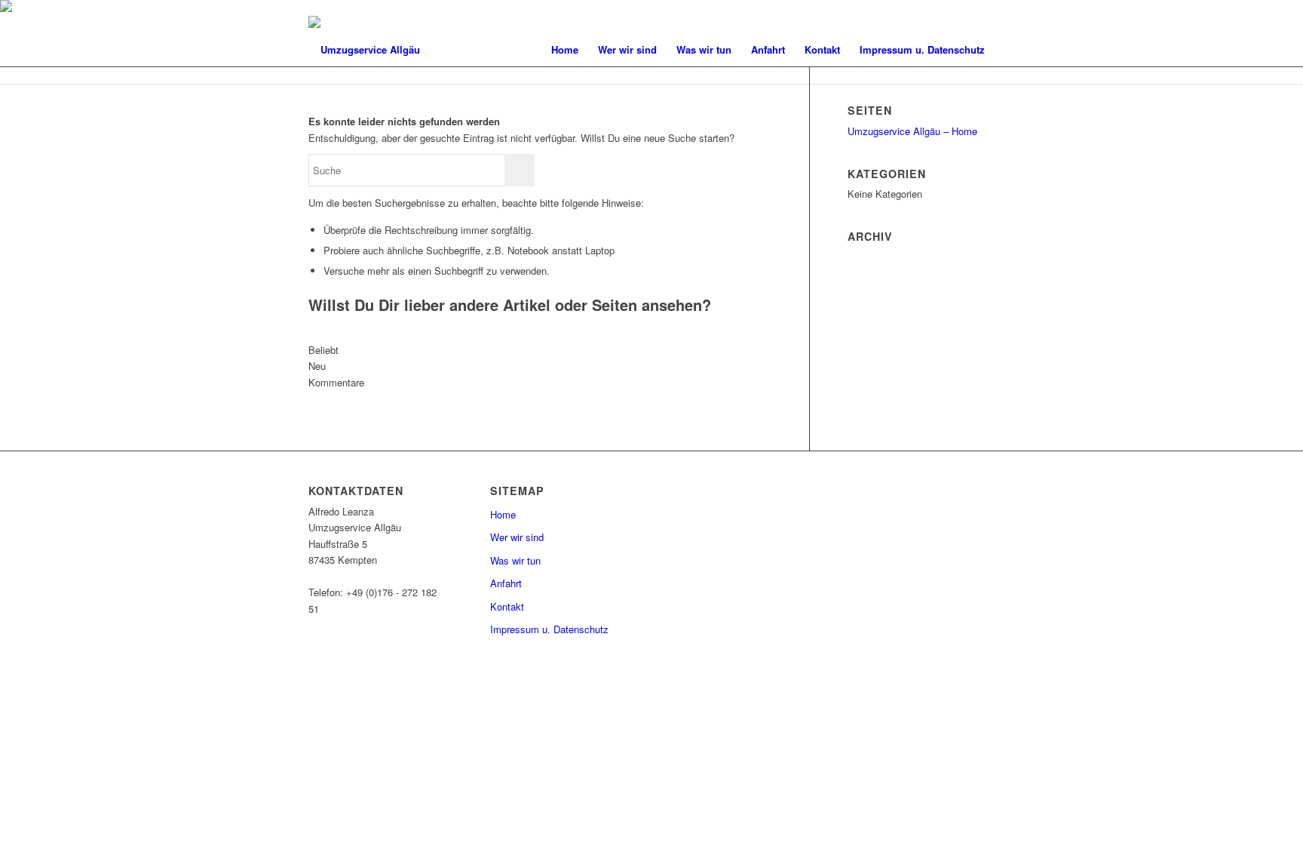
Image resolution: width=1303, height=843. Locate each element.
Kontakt (507, 606)
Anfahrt (506, 583)
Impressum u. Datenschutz (549, 629)
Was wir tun (515, 560)
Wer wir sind (517, 537)
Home (503, 514)
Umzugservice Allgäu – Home (912, 131)
